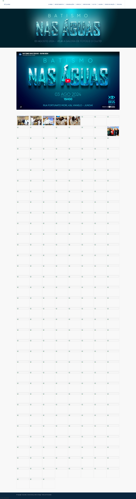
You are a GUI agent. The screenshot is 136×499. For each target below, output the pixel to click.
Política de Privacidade (46, 494)
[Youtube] (132, 4)
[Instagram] (130, 4)
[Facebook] (127, 4)
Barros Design (38, 494)
